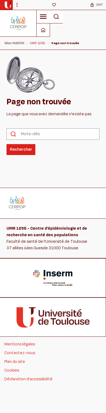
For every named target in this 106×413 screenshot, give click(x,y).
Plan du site (14, 362)
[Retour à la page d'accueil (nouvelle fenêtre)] (8, 5)
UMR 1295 (37, 43)
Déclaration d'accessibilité (28, 379)
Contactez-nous (19, 353)
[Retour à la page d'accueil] (18, 23)
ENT (99, 4)
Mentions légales (19, 344)
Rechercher (21, 149)
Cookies (11, 370)
